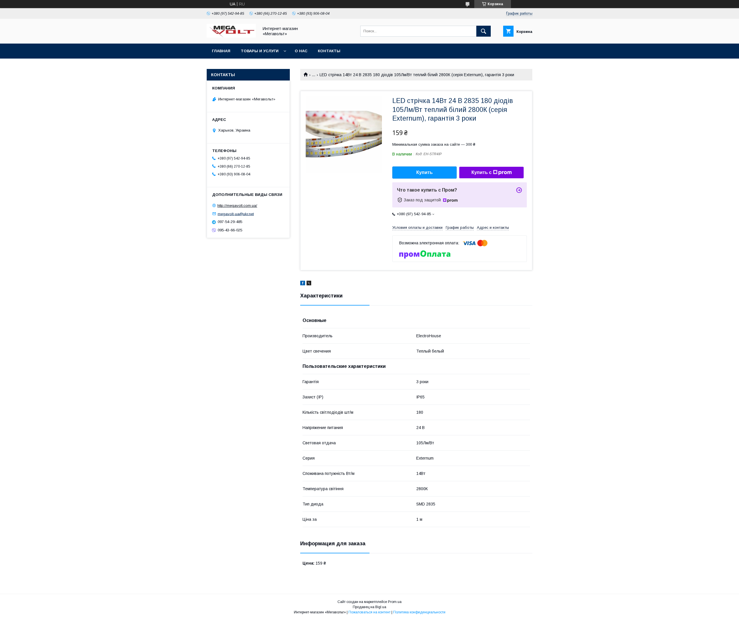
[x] (309, 284)
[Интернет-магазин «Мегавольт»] (231, 36)
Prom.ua (395, 602)
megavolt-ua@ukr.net (236, 213)
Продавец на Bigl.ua (369, 607)
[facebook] (302, 284)
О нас (301, 51)
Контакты (329, 51)
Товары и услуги (260, 51)
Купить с (481, 172)
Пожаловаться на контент (369, 612)
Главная (221, 51)
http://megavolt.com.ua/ (237, 205)
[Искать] (483, 31)
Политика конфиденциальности (419, 612)
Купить (424, 172)
